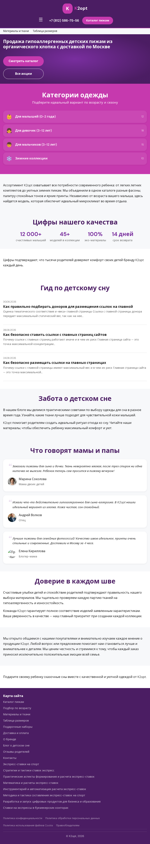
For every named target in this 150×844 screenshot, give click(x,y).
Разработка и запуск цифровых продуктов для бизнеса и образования (52, 801)
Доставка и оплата (16, 733)
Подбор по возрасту (17, 708)
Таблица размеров (45, 31)
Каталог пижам (97, 20)
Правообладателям (67, 825)
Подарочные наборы (17, 727)
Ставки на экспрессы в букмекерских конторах (35, 808)
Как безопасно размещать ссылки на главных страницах (54, 363)
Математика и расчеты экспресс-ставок (30, 783)
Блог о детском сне (16, 745)
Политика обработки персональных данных (72, 818)
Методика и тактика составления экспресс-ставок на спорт (44, 795)
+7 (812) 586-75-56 (64, 20)
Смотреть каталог (23, 61)
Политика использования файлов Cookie (28, 825)
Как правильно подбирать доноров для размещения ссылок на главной (68, 307)
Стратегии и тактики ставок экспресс (28, 770)
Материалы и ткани (16, 31)
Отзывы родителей (16, 751)
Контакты (9, 758)
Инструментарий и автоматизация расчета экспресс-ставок (44, 789)
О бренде (9, 739)
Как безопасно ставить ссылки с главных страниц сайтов (55, 335)
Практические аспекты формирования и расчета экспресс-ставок (49, 776)
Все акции (23, 74)
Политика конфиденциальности (22, 818)
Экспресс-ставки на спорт (21, 764)
